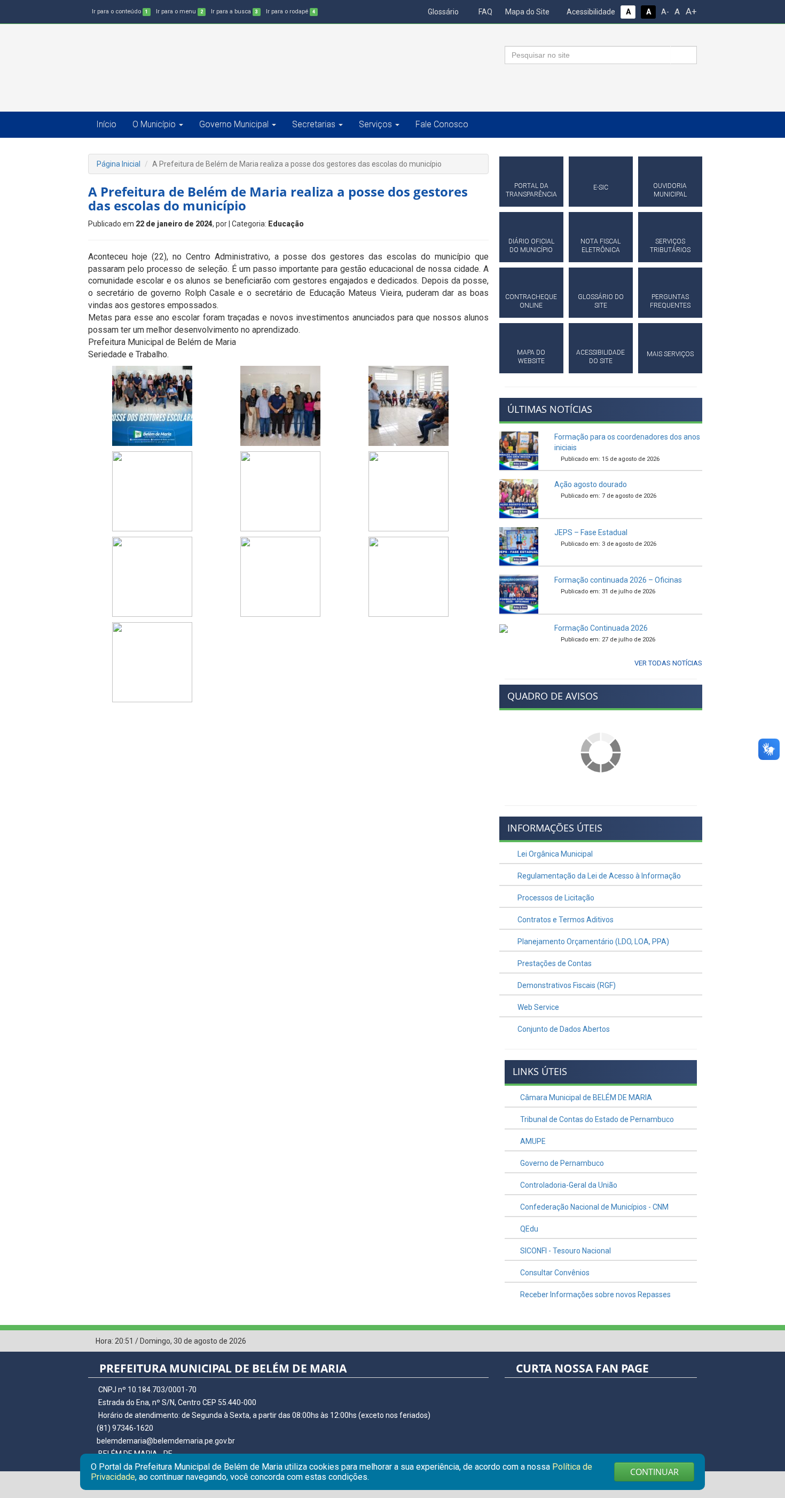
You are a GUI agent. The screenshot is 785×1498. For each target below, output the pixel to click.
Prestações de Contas (554, 963)
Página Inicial (118, 164)
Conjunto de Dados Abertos (563, 1029)
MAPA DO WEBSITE (531, 357)
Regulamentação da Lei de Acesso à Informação (598, 876)
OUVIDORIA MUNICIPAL (670, 190)
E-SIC (600, 187)
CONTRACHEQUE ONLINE (531, 301)
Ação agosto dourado (590, 484)
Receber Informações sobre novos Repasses (595, 1294)
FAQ (484, 11)
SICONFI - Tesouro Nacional (565, 1250)
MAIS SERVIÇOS (670, 354)
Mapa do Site (527, 11)
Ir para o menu (179, 11)
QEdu (528, 1229)
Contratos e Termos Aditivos (565, 919)
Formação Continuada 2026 (601, 628)
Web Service (537, 1007)
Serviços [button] (375, 124)
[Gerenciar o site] (689, 1341)
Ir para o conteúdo (120, 11)
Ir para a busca (234, 11)
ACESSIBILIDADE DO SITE (600, 357)
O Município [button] (154, 124)
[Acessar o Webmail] (672, 1341)
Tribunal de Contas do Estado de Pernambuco (596, 1119)
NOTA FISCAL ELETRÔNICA (600, 246)
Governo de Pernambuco (561, 1163)
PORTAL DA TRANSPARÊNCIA (531, 190)
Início (106, 124)
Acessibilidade (590, 11)
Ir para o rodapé (290, 11)
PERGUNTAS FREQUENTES (670, 301)
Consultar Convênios (554, 1272)
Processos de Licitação (555, 897)
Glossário (442, 11)
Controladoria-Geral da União (568, 1185)
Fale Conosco (441, 124)
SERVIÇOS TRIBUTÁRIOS (670, 246)
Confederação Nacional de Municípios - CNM (594, 1207)
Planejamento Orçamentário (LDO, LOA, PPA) (592, 941)
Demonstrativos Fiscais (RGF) (566, 985)
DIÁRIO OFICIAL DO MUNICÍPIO (531, 246)
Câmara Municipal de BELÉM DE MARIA (585, 1097)
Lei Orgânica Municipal (554, 854)
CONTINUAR (654, 1472)
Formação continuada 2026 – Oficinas (618, 580)
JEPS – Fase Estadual (590, 532)
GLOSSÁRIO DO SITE (601, 301)
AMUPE (532, 1141)
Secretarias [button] (313, 124)
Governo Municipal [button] (234, 124)
